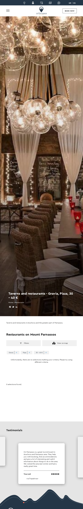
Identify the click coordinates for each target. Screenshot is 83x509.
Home (10, 302)
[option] (41, 460)
